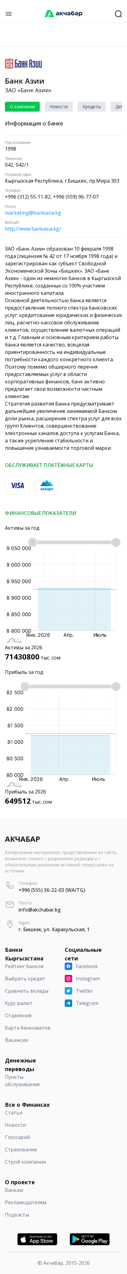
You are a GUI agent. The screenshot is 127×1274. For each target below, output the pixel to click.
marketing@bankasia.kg (33, 212)
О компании (22, 106)
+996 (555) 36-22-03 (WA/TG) (51, 890)
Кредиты (92, 106)
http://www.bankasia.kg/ (33, 228)
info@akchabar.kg (39, 909)
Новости (59, 106)
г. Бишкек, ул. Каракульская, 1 (54, 929)
